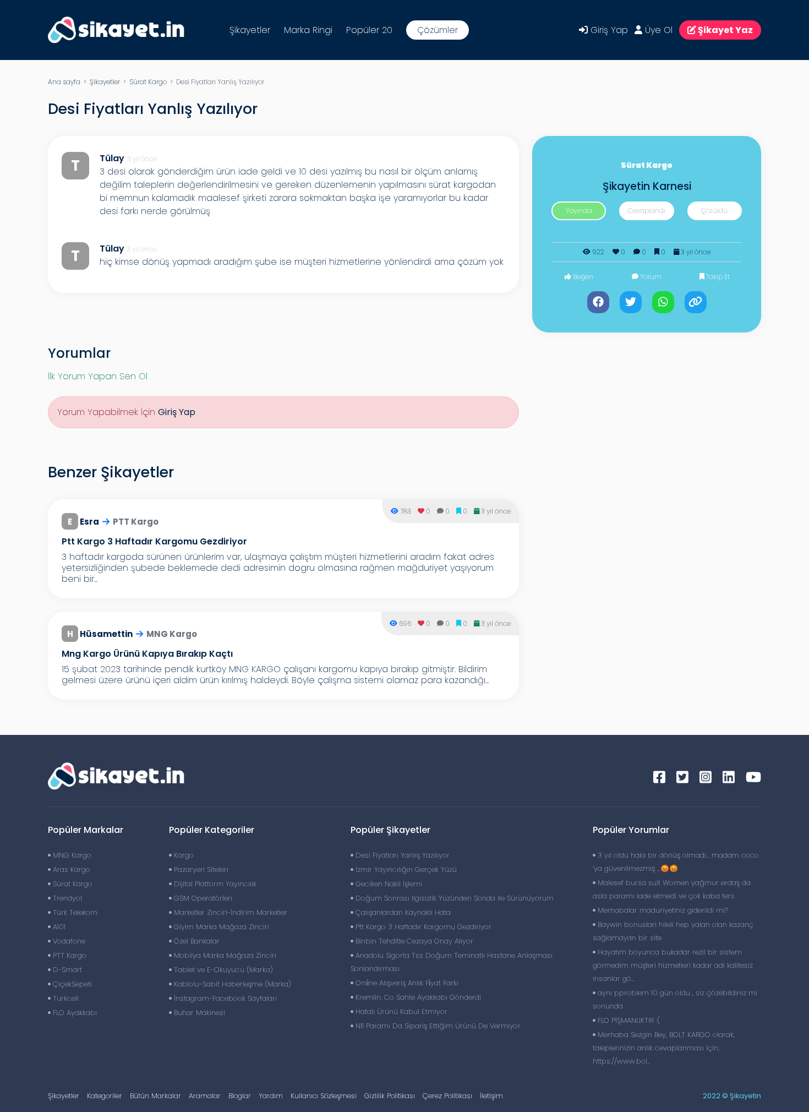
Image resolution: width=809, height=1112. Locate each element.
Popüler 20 (369, 30)
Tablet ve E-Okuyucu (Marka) (222, 969)
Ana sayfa (64, 81)
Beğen (582, 276)
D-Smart (66, 969)
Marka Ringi (308, 30)
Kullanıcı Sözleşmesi (324, 1095)
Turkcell (65, 998)
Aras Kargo (70, 869)
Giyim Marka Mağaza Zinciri (220, 927)
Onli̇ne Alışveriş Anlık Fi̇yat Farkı (405, 983)
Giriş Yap (608, 30)
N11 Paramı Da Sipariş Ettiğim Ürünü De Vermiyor (437, 1026)
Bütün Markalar (155, 1095)
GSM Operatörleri (202, 898)
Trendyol (66, 898)
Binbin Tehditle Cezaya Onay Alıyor (413, 941)
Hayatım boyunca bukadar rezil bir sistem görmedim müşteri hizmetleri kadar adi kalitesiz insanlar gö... (673, 965)
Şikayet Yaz (724, 30)
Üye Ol (657, 30)
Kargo (183, 855)
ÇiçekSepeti (71, 984)
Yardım (271, 1095)
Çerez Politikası (447, 1095)
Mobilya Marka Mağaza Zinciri (224, 955)
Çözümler (437, 30)
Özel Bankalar (196, 941)
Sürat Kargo (148, 81)
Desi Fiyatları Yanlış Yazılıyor (401, 855)
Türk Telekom (74, 912)
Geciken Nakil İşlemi (387, 884)
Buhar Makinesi (198, 1012)
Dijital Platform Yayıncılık (214, 884)
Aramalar (205, 1095)
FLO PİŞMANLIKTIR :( (627, 1020)
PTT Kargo (68, 955)
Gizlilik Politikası (389, 1095)
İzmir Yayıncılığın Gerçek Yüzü (405, 869)
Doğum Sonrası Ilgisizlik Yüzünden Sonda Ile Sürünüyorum (453, 898)
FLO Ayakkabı (74, 1012)
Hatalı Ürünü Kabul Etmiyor (400, 1011)
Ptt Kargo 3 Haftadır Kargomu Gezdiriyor (422, 927)
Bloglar (239, 1095)
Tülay (112, 248)
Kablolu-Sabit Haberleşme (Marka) (231, 984)
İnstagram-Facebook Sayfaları (224, 998)
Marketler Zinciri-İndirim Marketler (229, 912)
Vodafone (68, 941)
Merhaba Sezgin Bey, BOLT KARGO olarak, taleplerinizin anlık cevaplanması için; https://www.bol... (664, 1047)
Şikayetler (249, 30)
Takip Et (717, 276)
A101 (58, 927)
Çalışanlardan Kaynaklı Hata (402, 912)
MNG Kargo (71, 855)
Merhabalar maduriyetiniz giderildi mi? (661, 910)
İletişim (491, 1095)
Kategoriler (104, 1095)
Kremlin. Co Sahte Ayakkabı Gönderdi (417, 997)
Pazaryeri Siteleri (200, 869)
